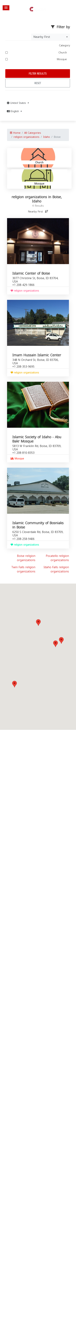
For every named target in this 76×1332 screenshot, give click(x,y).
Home (16, 132)
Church (63, 53)
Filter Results (38, 73)
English (15, 111)
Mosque (62, 59)
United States (18, 103)
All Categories (32, 132)
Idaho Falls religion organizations (56, 569)
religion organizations (26, 136)
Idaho (46, 136)
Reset (37, 83)
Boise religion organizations (26, 558)
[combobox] (50, 37)
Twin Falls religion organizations (23, 569)
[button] (6, 7)
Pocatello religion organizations (57, 558)
